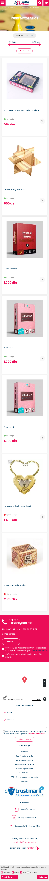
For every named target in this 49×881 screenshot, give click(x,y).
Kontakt (24, 781)
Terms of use (20, 700)
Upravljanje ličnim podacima (24, 842)
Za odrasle (23, 8)
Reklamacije (24, 773)
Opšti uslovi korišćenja (24, 764)
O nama (24, 752)
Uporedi (26, 51)
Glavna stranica (8, 8)
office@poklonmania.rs (27, 817)
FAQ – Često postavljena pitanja (24, 777)
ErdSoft (31, 848)
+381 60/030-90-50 (23, 623)
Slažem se (42, 877)
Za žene (36, 8)
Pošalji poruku (24, 739)
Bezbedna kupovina (24, 760)
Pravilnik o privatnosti (24, 768)
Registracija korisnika (24, 756)
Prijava (11, 641)
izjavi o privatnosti (39, 650)
